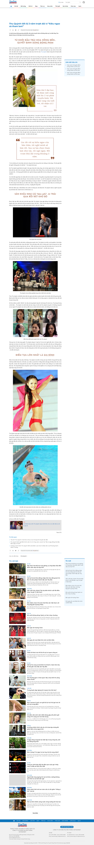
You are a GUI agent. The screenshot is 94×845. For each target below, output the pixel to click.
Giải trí (30, 6)
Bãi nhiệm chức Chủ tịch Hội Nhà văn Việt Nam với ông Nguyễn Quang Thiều (73, 587)
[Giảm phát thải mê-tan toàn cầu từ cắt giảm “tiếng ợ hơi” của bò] (17, 792)
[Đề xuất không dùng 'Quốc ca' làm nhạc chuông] (17, 618)
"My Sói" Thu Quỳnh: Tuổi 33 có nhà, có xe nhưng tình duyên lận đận (29, 539)
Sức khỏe (65, 6)
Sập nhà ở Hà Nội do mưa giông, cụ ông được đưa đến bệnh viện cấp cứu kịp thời (74, 565)
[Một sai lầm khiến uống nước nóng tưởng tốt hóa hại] (17, 804)
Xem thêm (35, 813)
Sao (24, 522)
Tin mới (68, 561)
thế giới (75, 65)
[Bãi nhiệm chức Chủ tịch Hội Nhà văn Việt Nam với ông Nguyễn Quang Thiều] (17, 605)
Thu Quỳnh (44, 51)
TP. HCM (69, 832)
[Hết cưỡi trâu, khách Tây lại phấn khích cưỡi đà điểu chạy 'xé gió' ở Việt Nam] (17, 593)
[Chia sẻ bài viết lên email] (16, 30)
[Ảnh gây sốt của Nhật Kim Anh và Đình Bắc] (17, 643)
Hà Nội (50, 832)
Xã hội (16, 6)
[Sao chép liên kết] (18, 30)
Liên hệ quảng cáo (67, 827)
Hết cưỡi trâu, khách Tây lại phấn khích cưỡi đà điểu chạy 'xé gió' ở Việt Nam (74, 580)
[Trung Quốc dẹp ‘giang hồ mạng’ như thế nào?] (17, 693)
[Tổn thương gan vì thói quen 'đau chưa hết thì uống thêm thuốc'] (17, 680)
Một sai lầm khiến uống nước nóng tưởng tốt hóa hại (44, 802)
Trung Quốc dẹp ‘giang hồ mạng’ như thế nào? (41, 690)
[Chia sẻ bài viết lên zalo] (13, 30)
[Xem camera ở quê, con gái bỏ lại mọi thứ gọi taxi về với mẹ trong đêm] (17, 705)
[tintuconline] (11, 6)
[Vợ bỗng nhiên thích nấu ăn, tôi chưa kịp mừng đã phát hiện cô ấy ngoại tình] (17, 730)
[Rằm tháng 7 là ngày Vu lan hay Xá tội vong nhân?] (17, 755)
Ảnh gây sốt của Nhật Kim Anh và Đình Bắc (40, 640)
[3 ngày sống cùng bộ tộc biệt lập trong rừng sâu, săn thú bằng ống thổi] (17, 742)
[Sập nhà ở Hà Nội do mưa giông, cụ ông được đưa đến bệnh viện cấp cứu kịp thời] (17, 568)
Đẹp (36, 6)
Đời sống (23, 6)
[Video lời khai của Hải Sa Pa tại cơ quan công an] (17, 655)
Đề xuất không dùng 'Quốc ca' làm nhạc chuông (42, 615)
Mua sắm (50, 6)
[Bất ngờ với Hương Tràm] (17, 630)
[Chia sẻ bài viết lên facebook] (10, 30)
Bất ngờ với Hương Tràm (35, 627)
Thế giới (57, 6)
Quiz (80, 6)
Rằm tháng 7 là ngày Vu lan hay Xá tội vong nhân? (43, 752)
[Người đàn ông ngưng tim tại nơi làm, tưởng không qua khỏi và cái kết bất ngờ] (17, 780)
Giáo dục (73, 6)
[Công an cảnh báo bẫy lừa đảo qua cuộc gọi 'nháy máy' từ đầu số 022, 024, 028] (17, 767)
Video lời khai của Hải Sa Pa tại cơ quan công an (42, 652)
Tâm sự (42, 6)
